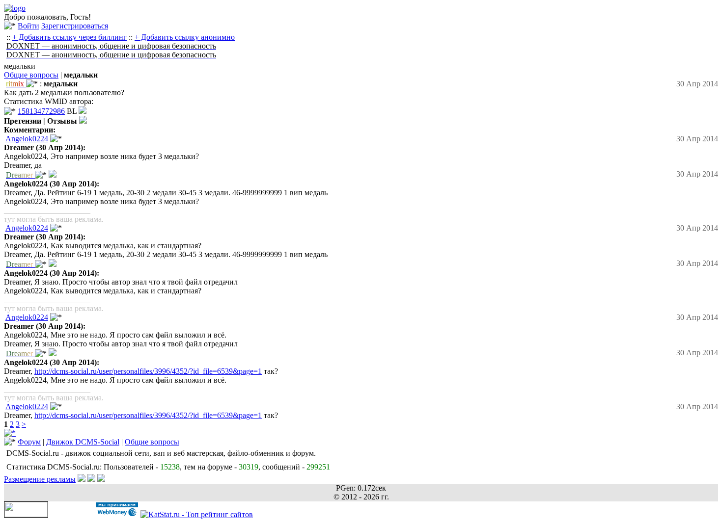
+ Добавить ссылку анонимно (185, 37)
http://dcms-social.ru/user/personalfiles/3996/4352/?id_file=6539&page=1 (148, 371)
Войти (28, 26)
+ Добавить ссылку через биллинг (69, 37)
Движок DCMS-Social (82, 442)
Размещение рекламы (40, 479)
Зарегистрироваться (74, 26)
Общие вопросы (31, 75)
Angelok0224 (26, 138)
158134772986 (41, 111)
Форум (29, 442)
